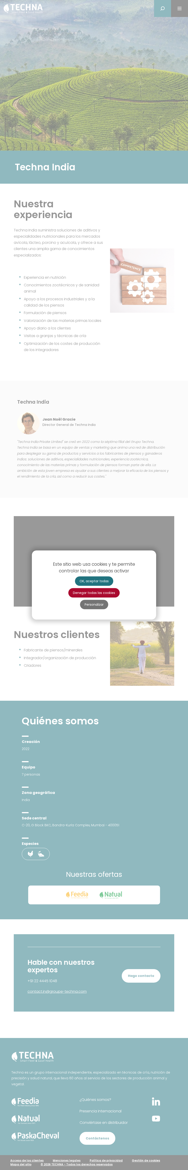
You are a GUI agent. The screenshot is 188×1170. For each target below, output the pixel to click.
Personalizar (94, 604)
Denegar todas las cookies (94, 593)
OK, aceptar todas (94, 581)
